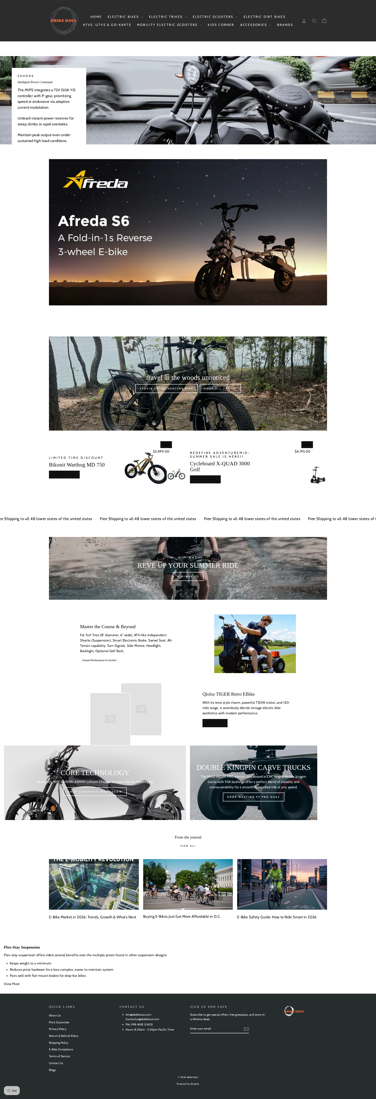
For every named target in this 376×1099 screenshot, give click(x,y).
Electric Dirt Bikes (265, 17)
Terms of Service (59, 1056)
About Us (55, 1015)
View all (188, 845)
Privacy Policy (57, 1029)
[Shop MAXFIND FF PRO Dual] (253, 782)
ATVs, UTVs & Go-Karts (107, 25)
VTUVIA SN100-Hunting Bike (167, 388)
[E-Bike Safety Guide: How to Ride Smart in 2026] (282, 884)
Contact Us (56, 1063)
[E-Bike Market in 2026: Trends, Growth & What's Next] (94, 884)
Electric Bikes (124, 17)
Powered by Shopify (188, 1083)
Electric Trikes (166, 17)
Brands (285, 25)
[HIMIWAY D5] (188, 568)
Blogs (52, 1070)
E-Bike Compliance (61, 1049)
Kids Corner (221, 25)
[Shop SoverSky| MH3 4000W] (95, 782)
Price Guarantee (59, 1022)
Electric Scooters (214, 17)
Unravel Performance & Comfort (99, 660)
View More (12, 984)
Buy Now (215, 723)
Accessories (254, 25)
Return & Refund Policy (63, 1036)
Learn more (64, 474)
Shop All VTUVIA (220, 388)
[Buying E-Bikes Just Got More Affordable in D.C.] (188, 884)
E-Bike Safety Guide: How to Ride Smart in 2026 (277, 917)
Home (96, 17)
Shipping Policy (58, 1042)
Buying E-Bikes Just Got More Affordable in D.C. (182, 916)
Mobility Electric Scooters (168, 25)
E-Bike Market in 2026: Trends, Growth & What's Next (92, 917)
